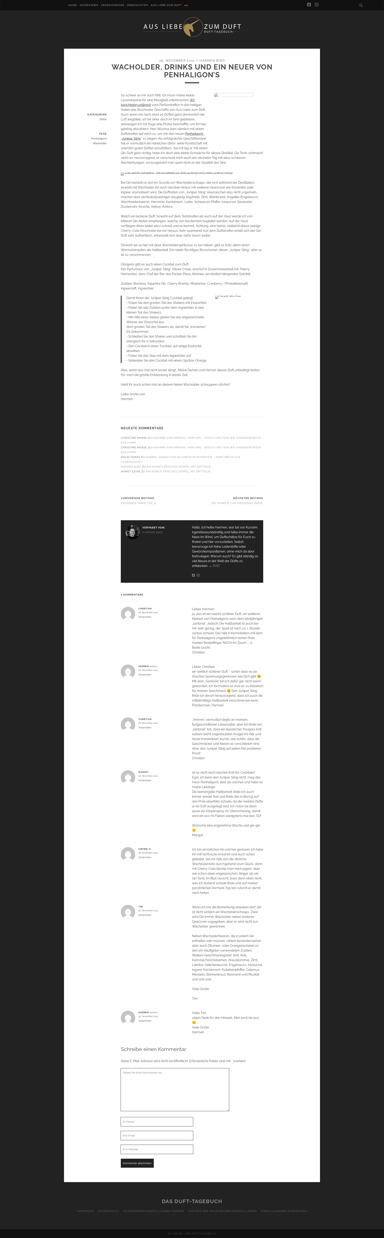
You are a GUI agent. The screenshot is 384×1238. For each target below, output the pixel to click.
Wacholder (100, 143)
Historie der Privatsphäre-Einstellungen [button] (222, 1211)
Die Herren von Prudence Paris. (237, 503)
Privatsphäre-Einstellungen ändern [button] (153, 1211)
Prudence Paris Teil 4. (138, 503)
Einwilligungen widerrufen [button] (284, 1211)
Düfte (103, 119)
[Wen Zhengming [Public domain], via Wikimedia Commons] (177, 172)
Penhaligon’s (194, 134)
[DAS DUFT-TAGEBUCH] (192, 37)
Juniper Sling (131, 138)
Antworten (144, 616)
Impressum (85, 1211)
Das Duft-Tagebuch (192, 1201)
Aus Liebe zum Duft (166, 5)
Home (72, 5)
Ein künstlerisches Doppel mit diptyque (179, 466)
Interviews (89, 5)
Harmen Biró (212, 61)
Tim (140, 906)
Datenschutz (108, 1211)
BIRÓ (216, 566)
